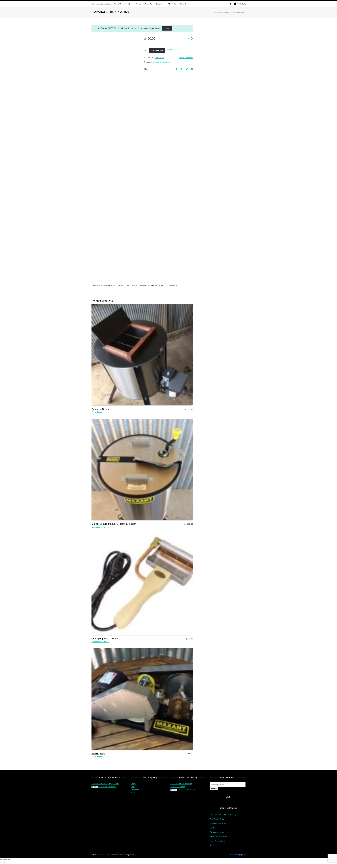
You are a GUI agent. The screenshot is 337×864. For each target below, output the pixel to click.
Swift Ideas (121, 855)
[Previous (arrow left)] (1, 862)
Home (215, 12)
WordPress (133, 855)
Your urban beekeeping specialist (105, 784)
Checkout (135, 789)
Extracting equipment (161, 62)
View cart (166, 28)
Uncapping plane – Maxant (105, 638)
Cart (133, 787)
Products (222, 12)
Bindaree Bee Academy (219, 823)
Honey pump (98, 753)
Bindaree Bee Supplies (103, 855)
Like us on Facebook (107, 787)
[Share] (6, 859)
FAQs (133, 784)
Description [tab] (171, 49)
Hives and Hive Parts (218, 836)
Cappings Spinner (100, 409)
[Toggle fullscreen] (4, 859)
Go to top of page (236, 855)
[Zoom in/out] (1, 859)
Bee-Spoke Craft (217, 819)
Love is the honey (177, 787)
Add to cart (158, 51)
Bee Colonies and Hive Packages (224, 815)
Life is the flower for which (181, 784)
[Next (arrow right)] (4, 862)
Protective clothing (217, 841)
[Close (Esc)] (9, 859)
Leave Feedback (186, 58)
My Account (136, 792)
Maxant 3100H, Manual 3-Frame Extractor (113, 524)
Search (214, 789)
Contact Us (159, 58)
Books (212, 828)
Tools (212, 845)
